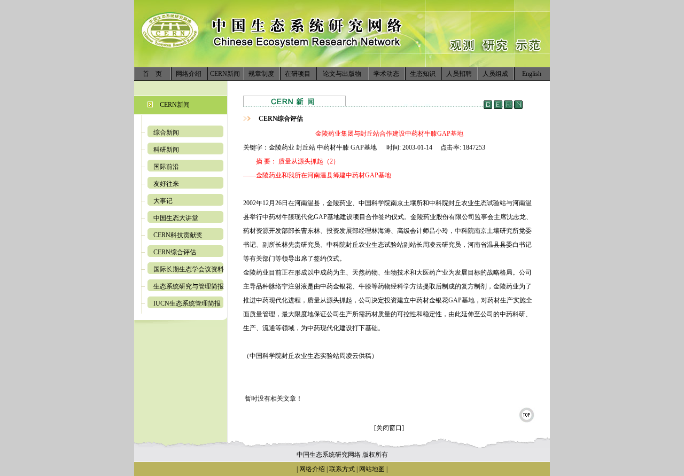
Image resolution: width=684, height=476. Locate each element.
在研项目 (297, 73)
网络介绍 (188, 73)
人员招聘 (459, 73)
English (531, 73)
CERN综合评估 (174, 252)
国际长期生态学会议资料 (188, 269)
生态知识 (423, 73)
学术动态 (386, 73)
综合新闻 (166, 132)
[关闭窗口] (389, 428)
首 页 (152, 73)
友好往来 (166, 184)
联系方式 (341, 469)
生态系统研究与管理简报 (188, 286)
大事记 (163, 201)
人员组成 (495, 73)
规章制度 (261, 73)
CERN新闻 (225, 73)
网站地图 (372, 469)
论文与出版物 (342, 73)
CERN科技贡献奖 (178, 235)
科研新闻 (166, 149)
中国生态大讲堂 (175, 218)
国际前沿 (166, 166)
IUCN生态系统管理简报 (187, 303)
